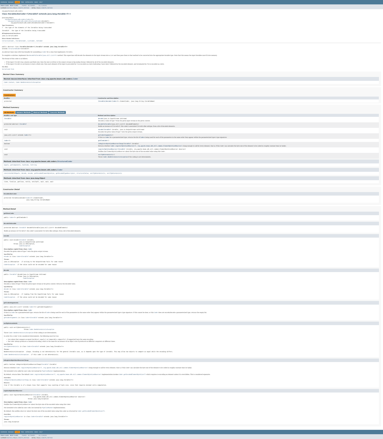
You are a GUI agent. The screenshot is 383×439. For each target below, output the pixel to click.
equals (6, 165)
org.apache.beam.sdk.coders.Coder (17, 19)
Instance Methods (24, 112)
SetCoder (39, 41)
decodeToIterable (104, 124)
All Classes (43, 5)
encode (100, 129)
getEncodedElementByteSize (44, 173)
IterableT (7, 118)
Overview (4, 2)
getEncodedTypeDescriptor (65, 173)
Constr (20, 8)
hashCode (25, 165)
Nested (9, 8)
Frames (24, 5)
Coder (75, 79)
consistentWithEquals (12, 173)
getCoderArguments (105, 135)
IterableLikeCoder (105, 101)
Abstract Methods (40, 112)
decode (100, 118)
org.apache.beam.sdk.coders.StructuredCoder (24, 21)
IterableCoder (21, 41)
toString (33, 165)
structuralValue (82, 173)
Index (36, 2)
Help (40, 2)
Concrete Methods (57, 112)
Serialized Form (8, 69)
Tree (22, 2)
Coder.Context (9, 82)
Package (11, 2)
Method (26, 8)
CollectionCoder (8, 41)
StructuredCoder (14, 48)
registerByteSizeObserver (107, 149)
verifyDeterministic (105, 154)
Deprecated (29, 2)
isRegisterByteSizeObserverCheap (110, 143)
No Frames (31, 5)
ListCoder (31, 41)
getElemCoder (103, 140)
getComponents (15, 165)
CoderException (24, 246)
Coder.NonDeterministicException (28, 82)
